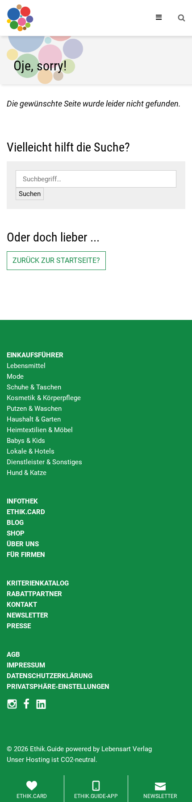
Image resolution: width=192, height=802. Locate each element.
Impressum (26, 665)
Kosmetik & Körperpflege (44, 398)
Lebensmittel (26, 366)
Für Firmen (26, 555)
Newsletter (27, 615)
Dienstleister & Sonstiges (44, 462)
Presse (19, 626)
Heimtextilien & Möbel (40, 430)
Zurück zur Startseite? (56, 260)
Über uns (23, 544)
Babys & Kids (26, 441)
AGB (13, 655)
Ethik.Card (26, 512)
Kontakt (22, 605)
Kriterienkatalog (38, 583)
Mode (15, 376)
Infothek (22, 501)
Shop (16, 533)
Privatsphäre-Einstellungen (58, 687)
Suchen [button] (30, 194)
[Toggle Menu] (159, 18)
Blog (15, 523)
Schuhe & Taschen (34, 387)
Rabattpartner (34, 594)
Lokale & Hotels (30, 451)
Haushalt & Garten (34, 419)
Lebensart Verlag (126, 749)
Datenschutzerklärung (49, 676)
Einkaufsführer (35, 355)
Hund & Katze (26, 473)
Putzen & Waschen (34, 409)
